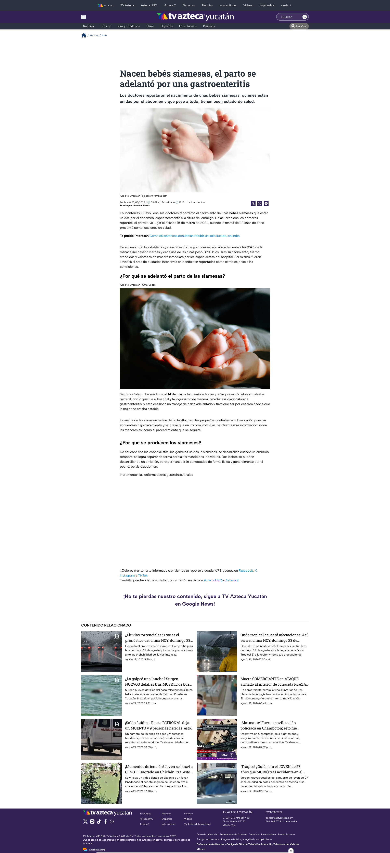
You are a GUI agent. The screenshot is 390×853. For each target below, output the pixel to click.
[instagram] (92, 823)
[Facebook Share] (266, 203)
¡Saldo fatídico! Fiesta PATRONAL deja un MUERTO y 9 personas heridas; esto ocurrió (158, 725)
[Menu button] (97, 16)
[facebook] (105, 823)
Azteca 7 (231, 580)
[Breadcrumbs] (85, 35)
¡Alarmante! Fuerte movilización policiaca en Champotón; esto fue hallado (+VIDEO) (268, 725)
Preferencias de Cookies (233, 834)
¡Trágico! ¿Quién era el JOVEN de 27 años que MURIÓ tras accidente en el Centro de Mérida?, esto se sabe (271, 769)
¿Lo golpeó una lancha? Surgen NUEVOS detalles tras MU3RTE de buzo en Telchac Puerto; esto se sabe (158, 681)
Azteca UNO (213, 580)
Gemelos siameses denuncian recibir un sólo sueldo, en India (194, 236)
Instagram (127, 575)
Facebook (246, 570)
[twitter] (85, 823)
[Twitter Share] (253, 203)
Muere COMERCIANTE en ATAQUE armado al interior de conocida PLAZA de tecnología (273, 681)
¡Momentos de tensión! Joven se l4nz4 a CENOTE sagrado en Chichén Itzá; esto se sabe (159, 769)
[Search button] (304, 17)
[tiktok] (98, 823)
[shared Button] (259, 203)
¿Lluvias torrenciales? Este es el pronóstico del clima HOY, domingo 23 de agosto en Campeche (157, 637)
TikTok (142, 575)
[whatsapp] (112, 822)
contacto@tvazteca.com (279, 817)
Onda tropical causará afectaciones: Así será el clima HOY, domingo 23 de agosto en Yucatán (274, 637)
